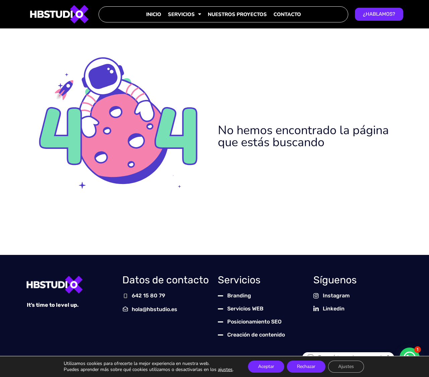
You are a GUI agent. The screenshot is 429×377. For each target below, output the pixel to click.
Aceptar (266, 366)
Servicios (181, 14)
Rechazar (306, 366)
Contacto (287, 14)
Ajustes (346, 366)
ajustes (225, 370)
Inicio (153, 14)
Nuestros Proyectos (237, 14)
